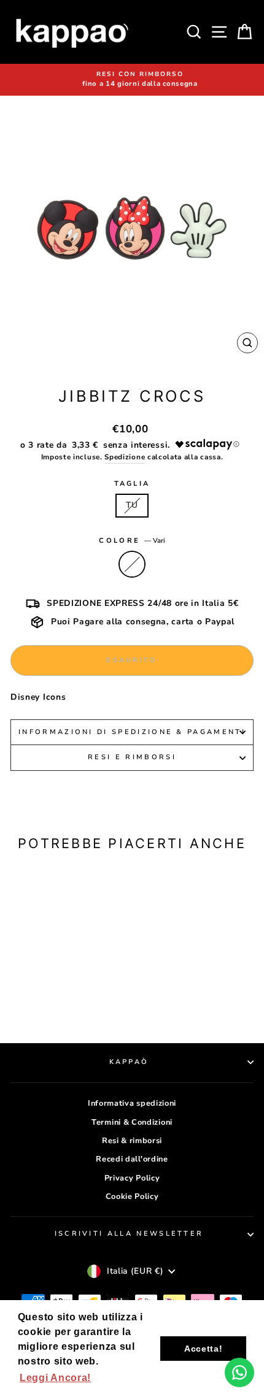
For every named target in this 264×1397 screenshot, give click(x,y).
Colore (132, 540)
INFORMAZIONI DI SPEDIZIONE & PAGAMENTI (132, 732)
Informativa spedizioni (132, 1103)
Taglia (132, 483)
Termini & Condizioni (132, 1122)
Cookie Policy (132, 1196)
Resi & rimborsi (132, 1140)
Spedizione (124, 457)
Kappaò (129, 1061)
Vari (132, 564)
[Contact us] (239, 1372)
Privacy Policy (132, 1178)
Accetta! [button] (203, 1348)
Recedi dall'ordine (132, 1159)
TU (132, 505)
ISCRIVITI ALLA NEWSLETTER (129, 1233)
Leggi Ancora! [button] (55, 1377)
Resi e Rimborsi (132, 757)
